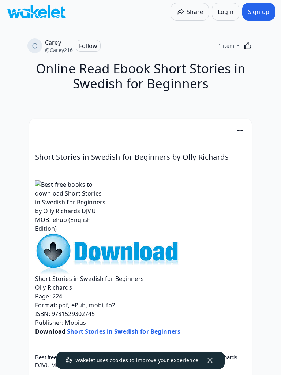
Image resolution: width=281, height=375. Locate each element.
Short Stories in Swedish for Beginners (123, 331)
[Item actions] (240, 130)
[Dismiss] (210, 360)
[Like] (248, 46)
